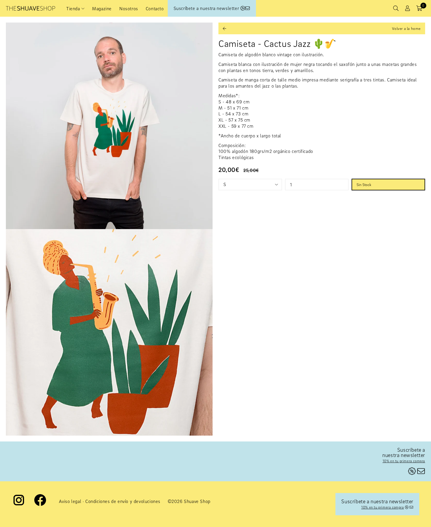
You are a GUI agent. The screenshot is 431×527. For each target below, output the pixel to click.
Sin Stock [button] (364, 184)
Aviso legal (70, 501)
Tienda (73, 8)
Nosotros (128, 8)
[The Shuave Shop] (30, 8)
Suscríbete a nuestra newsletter (207, 8)
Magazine (102, 8)
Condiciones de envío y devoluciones (122, 501)
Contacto (155, 8)
